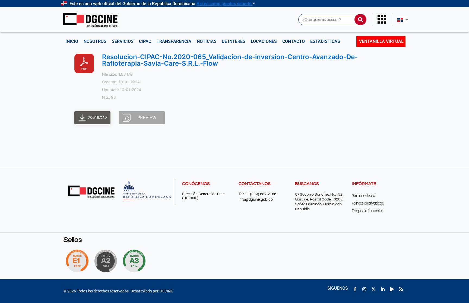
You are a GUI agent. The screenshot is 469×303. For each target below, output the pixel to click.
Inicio (71, 41)
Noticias (207, 41)
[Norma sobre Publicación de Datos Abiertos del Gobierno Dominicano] (135, 261)
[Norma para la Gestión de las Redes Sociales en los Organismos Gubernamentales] (77, 261)
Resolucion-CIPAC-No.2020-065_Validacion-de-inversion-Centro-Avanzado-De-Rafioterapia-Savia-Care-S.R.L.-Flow (230, 60)
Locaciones (264, 41)
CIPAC (145, 41)
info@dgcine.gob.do (256, 199)
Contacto (293, 41)
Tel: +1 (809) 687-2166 (257, 194)
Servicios (123, 41)
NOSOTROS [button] (95, 41)
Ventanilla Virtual (381, 41)
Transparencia (174, 41)
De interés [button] (233, 41)
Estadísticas (325, 41)
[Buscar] (360, 19)
